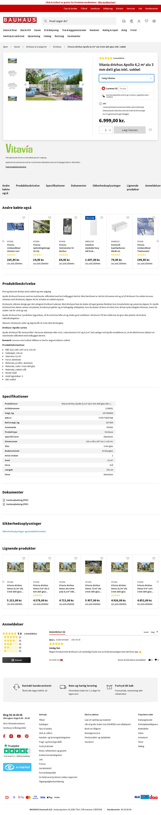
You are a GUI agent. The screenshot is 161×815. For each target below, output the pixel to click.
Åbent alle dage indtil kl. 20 (34, 690)
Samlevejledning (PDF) (17, 500)
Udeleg (47, 36)
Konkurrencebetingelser (50, 755)
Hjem (5, 46)
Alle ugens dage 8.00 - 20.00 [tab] (16, 716)
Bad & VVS (25, 30)
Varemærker (73, 36)
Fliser (140, 741)
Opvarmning (34, 36)
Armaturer (143, 737)
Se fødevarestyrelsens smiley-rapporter (58, 777)
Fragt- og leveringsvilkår (50, 741)
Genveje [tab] (43, 714)
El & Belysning (51, 30)
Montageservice (92, 733)
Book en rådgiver (93, 728)
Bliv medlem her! (106, 2)
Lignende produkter (133, 187)
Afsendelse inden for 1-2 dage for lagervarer (84, 692)
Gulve (141, 733)
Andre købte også (6, 189)
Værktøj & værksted (13, 36)
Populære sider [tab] (145, 714)
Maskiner (94, 30)
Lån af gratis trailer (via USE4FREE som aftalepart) (108, 724)
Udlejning (108, 8)
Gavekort (89, 741)
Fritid (133, 30)
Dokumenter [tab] (12, 492)
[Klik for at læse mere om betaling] (38, 797)
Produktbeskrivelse (28, 185)
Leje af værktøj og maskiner (98, 719)
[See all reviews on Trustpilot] (17, 749)
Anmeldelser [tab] (12, 624)
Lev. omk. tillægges (14, 263)
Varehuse (95, 8)
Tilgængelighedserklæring (51, 781)
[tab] (57, 632)
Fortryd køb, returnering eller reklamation (129, 692)
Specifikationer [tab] (15, 396)
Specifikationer (55, 185)
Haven (37, 30)
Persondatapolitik (47, 772)
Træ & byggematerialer (74, 30)
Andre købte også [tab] (16, 207)
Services (131, 8)
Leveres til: (112, 88)
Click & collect (45, 733)
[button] (16, 660)
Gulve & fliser (10, 30)
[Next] (82, 84)
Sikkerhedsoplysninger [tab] (21, 523)
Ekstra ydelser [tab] (92, 714)
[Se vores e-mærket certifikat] (17, 767)
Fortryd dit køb (46, 746)
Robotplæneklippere (148, 724)
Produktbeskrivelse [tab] (18, 283)
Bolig (124, 30)
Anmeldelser (153, 185)
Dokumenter (78, 185)
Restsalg (59, 36)
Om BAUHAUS (45, 768)
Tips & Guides (70, 8)
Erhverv (119, 8)
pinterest (27, 736)
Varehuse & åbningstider (14, 727)
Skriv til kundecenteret (14, 723)
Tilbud (84, 8)
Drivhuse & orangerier (36, 46)
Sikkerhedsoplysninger (107, 185)
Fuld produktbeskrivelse (16, 167)
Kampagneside (145, 719)
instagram (11, 736)
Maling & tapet (110, 30)
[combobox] (79, 21)
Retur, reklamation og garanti (52, 750)
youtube (19, 736)
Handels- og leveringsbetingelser (54, 737)
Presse (42, 763)
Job (140, 8)
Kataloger (43, 724)
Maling (141, 746)
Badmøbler (143, 728)
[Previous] (26, 84)
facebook (4, 736)
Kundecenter (151, 8)
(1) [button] (20, 637)
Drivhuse (57, 46)
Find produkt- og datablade (97, 737)
